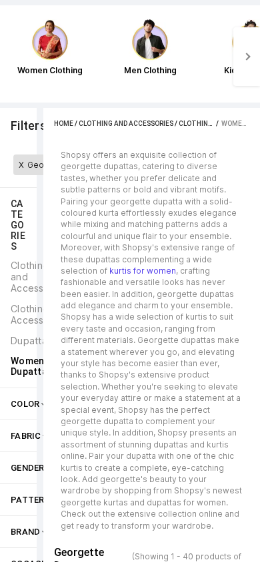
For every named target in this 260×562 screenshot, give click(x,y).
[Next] (246, 56)
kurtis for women (142, 271)
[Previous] (13, 56)
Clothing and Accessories (126, 123)
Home (63, 123)
